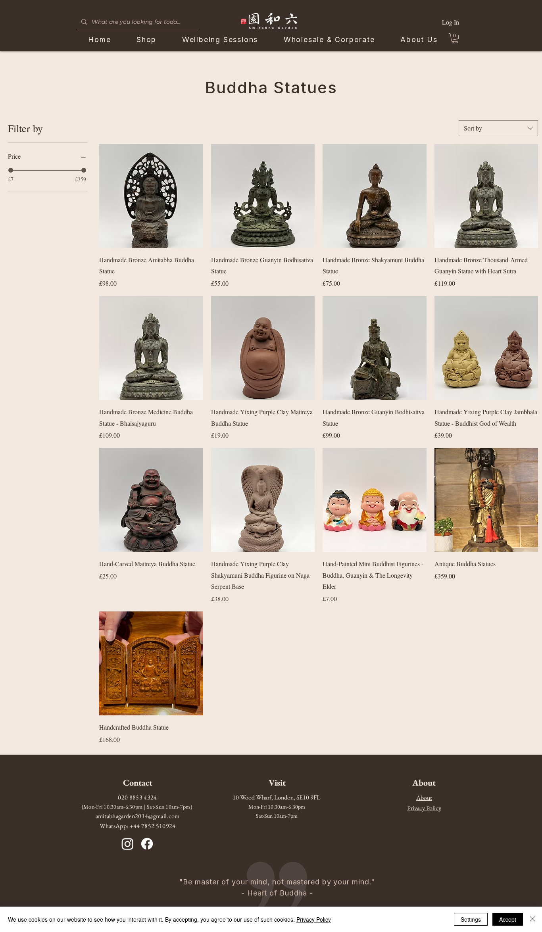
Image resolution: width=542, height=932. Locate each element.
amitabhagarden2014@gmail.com (138, 816)
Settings (471, 919)
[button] (455, 38)
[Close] (532, 919)
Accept (507, 919)
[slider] (10, 170)
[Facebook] (147, 843)
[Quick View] (151, 196)
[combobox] (498, 128)
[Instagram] (127, 843)
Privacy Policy (313, 919)
